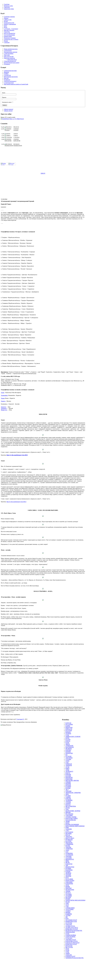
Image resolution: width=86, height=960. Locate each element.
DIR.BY (43, 173)
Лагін (3, 92)
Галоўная (6, 4)
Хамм (2, 392)
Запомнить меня (6, 102)
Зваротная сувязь (9, 9)
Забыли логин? (8, 110)
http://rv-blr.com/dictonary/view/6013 (16, 501)
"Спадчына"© (20, 719)
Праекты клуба (8, 5)
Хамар (3, 398)
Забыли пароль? (8, 109)
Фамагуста (4, 410)
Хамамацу (4, 408)
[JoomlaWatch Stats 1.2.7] (12, 118)
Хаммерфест (4, 395)
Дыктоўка (7, 7)
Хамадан (3, 407)
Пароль (4, 97)
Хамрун (3, 401)
